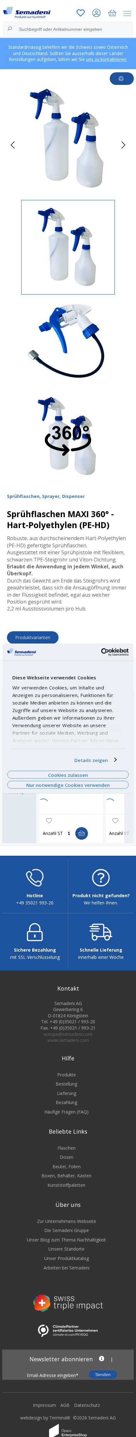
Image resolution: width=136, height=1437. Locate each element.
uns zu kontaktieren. (106, 59)
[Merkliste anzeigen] (80, 14)
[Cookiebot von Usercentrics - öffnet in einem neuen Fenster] (101, 652)
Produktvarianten (32, 637)
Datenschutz (87, 1405)
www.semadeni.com (68, 1040)
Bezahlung (66, 1102)
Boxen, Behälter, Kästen (66, 1176)
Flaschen (67, 1148)
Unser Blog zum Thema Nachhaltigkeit (66, 1240)
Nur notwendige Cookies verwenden (68, 785)
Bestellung (66, 1084)
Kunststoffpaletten (66, 1185)
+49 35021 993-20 (34, 903)
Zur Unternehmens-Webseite (66, 1221)
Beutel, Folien (67, 1166)
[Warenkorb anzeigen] (112, 14)
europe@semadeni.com (68, 1034)
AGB (65, 1405)
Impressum (44, 1405)
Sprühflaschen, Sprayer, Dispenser (46, 496)
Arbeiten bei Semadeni (67, 1268)
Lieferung (66, 1093)
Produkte (66, 1075)
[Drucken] (122, 78)
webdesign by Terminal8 (45, 1418)
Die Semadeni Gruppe (66, 1230)
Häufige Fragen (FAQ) (66, 1112)
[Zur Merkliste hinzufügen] (49, 821)
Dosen (66, 1157)
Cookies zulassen (68, 774)
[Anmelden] (96, 14)
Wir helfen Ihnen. (101, 903)
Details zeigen (91, 760)
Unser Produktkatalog (66, 1258)
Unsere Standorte (66, 1249)
